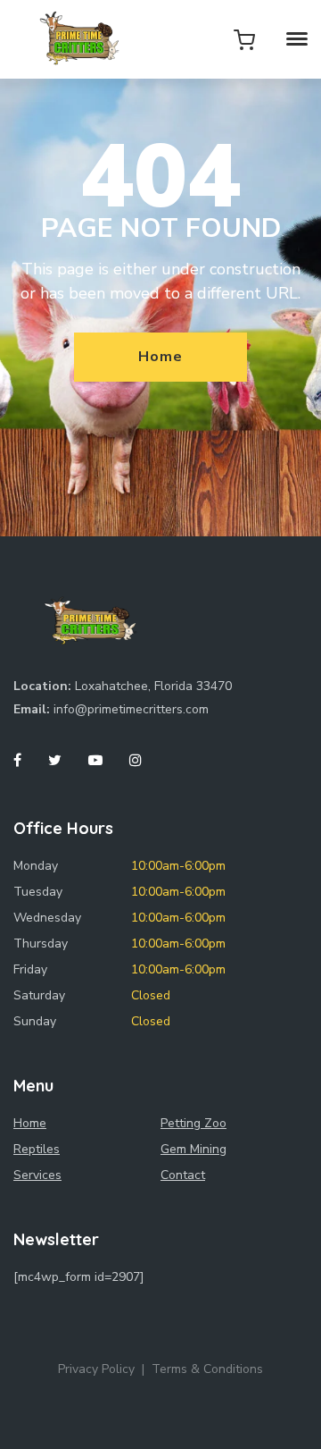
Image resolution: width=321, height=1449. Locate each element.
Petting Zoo (193, 1123)
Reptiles (36, 1149)
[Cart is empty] (244, 39)
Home (160, 356)
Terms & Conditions (207, 1369)
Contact (182, 1175)
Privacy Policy (96, 1369)
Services (37, 1175)
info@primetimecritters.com (131, 709)
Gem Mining (193, 1149)
